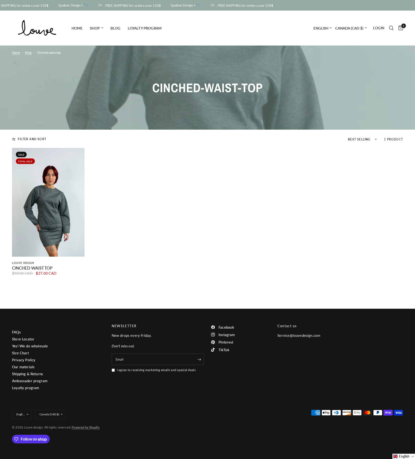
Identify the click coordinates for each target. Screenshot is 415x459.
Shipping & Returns (27, 374)
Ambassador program (29, 381)
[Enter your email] (199, 359)
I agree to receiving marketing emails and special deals (156, 370)
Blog (115, 28)
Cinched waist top (32, 268)
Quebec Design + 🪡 (70, 5)
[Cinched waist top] (48, 202)
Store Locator (23, 339)
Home (77, 28)
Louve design (23, 262)
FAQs (16, 332)
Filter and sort (32, 139)
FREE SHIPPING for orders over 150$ (129, 5)
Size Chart (20, 353)
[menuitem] (77, 28)
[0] (399, 28)
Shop (95, 28)
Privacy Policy (23, 360)
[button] (403, 456)
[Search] (391, 28)
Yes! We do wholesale (30, 346)
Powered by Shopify (86, 427)
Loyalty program (145, 28)
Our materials (23, 367)
